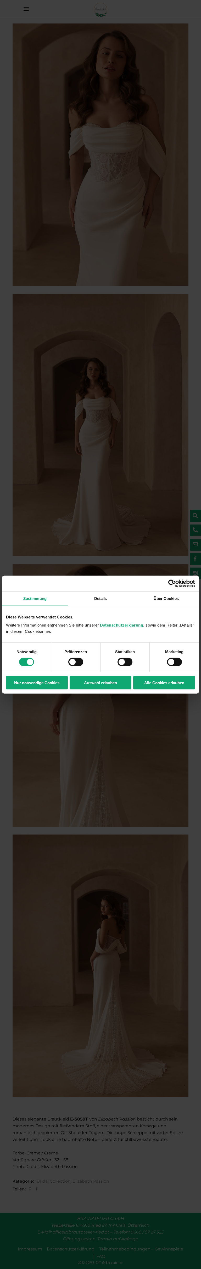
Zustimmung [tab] (35, 598)
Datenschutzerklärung (121, 625)
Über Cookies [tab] (166, 598)
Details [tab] (100, 598)
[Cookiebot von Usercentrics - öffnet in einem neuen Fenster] (172, 583)
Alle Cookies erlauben (164, 683)
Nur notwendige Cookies (36, 683)
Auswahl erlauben (100, 683)
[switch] (75, 662)
